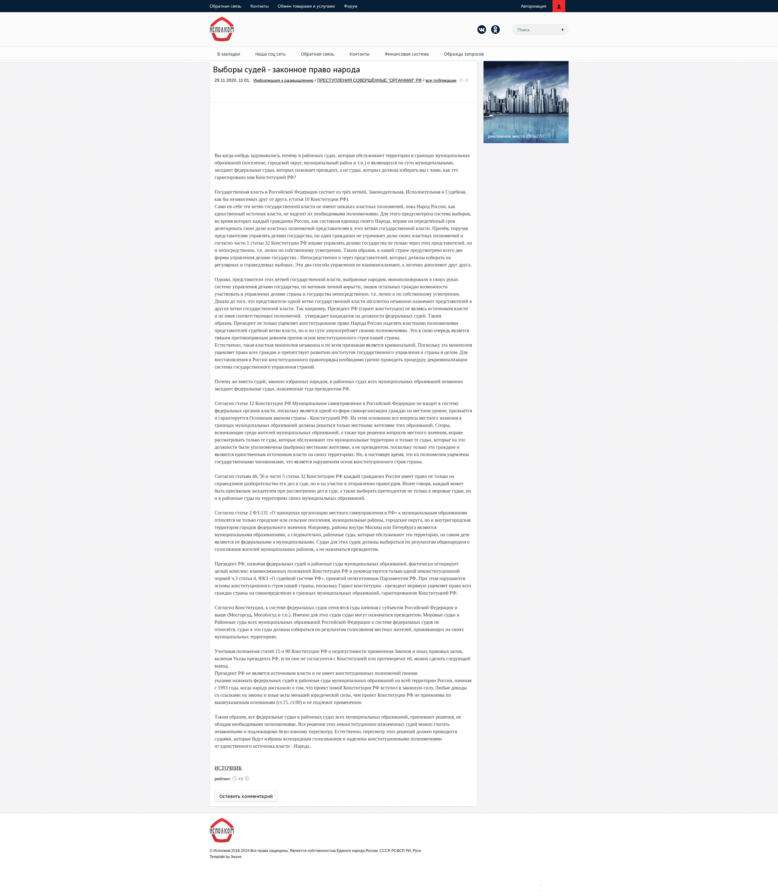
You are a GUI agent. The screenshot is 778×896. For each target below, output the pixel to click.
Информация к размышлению (283, 80)
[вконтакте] (482, 29)
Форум (350, 6)
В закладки (228, 54)
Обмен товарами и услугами (306, 6)
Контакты (259, 6)
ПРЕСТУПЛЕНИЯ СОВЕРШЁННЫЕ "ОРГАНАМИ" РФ (369, 80)
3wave (236, 857)
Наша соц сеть (270, 54)
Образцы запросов (464, 54)
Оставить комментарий (246, 796)
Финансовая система (407, 54)
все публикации (440, 80)
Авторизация (533, 6)
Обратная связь (225, 6)
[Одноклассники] (495, 29)
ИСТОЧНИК (228, 768)
